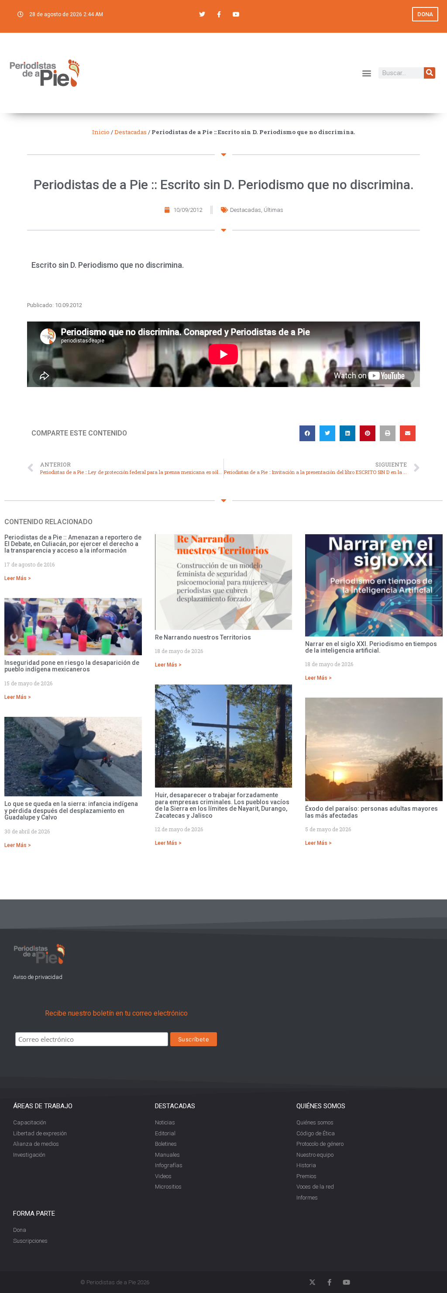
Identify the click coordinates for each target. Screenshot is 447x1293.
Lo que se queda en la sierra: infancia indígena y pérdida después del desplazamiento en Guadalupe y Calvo (71, 810)
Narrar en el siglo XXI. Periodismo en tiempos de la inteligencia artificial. (371, 647)
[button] (367, 73)
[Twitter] (201, 14)
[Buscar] (429, 73)
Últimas (273, 210)
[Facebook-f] (218, 14)
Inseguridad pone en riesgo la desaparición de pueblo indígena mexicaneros (71, 666)
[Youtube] (236, 14)
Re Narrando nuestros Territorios (203, 637)
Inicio (101, 132)
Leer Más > (17, 578)
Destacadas (130, 132)
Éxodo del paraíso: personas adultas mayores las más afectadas (371, 812)
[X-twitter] (312, 1282)
